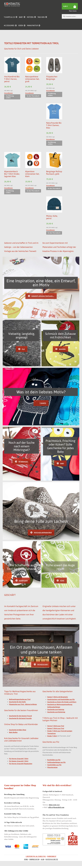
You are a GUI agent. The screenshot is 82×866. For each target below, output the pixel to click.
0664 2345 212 (54, 805)
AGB (42, 859)
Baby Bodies (13, 732)
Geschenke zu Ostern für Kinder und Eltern (61, 702)
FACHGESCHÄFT (42, 664)
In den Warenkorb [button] (33, 96)
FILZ (23, 349)
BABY (21, 17)
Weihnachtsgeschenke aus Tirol (19, 699)
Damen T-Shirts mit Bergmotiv (57, 697)
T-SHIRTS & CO (9, 17)
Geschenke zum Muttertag (56, 712)
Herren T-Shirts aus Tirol (55, 726)
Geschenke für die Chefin (17, 702)
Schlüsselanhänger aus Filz (56, 762)
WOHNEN (62, 349)
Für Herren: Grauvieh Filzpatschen (20, 764)
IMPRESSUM (34, 859)
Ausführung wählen (10, 97)
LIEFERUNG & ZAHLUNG (36, 856)
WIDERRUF (51, 856)
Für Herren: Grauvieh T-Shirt (18, 759)
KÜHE (62, 581)
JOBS (26, 859)
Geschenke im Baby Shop (17, 730)
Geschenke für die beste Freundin (20, 718)
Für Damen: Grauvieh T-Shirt (18, 761)
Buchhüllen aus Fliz (53, 760)
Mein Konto (72, 11)
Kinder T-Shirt (52, 736)
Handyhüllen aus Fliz (54, 765)
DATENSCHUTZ (52, 859)
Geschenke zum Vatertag (55, 709)
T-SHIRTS (43, 403)
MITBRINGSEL (23, 462)
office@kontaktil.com (56, 807)
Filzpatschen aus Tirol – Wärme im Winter (23, 704)
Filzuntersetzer (52, 767)
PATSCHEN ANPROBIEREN (43, 533)
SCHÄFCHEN (23, 581)
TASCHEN (41, 17)
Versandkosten (8, 93)
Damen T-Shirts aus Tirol (55, 728)
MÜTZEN (30, 17)
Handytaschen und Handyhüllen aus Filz (61, 699)
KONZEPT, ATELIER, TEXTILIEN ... (43, 296)
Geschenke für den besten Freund (20, 716)
